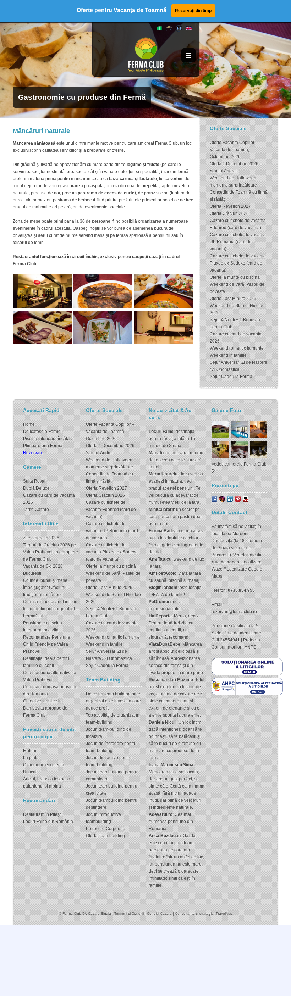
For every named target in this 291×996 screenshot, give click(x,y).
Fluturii (29, 750)
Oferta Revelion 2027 (230, 206)
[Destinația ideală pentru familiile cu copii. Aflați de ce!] (179, 30)
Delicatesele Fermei (42, 431)
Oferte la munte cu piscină (235, 277)
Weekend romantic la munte (237, 348)
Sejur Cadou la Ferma (231, 376)
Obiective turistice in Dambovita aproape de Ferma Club (45, 708)
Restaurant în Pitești (42, 814)
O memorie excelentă (43, 764)
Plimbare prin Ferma (42, 445)
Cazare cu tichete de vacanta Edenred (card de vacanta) (111, 509)
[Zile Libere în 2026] (169, 30)
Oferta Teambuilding (105, 835)
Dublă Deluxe (36, 488)
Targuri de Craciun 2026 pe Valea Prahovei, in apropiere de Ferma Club (50, 552)
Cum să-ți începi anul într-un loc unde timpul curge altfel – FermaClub (50, 608)
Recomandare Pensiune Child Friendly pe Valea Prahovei (46, 644)
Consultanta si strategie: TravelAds (203, 914)
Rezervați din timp (193, 10)
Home (29, 424)
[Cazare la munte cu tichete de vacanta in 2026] (159, 29)
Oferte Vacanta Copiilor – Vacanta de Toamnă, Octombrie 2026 (234, 149)
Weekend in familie (228, 355)
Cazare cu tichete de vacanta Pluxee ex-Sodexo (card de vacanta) (238, 263)
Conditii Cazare (159, 914)
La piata (31, 757)
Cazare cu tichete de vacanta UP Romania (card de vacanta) (238, 241)
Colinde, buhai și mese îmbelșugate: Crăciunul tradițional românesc (45, 587)
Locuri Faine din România (48, 821)
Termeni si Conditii (129, 914)
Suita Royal (34, 481)
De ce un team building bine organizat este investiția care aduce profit (113, 701)
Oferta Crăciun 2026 (229, 213)
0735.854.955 (241, 590)
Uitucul (30, 771)
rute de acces (225, 562)
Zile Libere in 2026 (41, 537)
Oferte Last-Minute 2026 (233, 298)
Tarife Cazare (36, 509)
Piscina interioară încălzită (48, 438)
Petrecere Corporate (105, 828)
